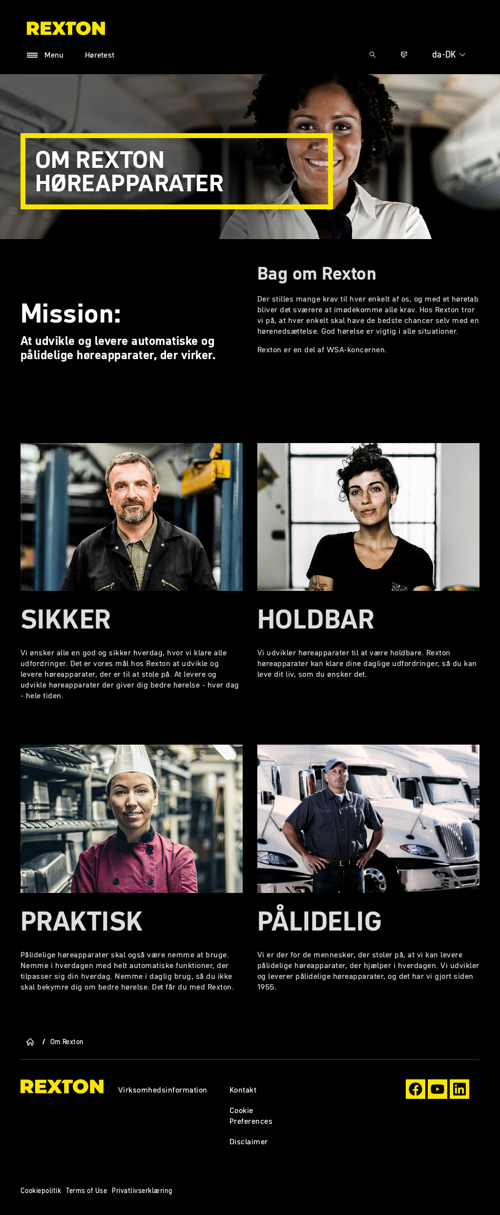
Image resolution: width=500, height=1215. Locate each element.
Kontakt (242, 1089)
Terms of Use (86, 1190)
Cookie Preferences (250, 1115)
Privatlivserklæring (142, 1190)
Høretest (100, 54)
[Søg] (372, 54)
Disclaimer (248, 1141)
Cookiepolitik (41, 1190)
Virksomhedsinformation (163, 1089)
